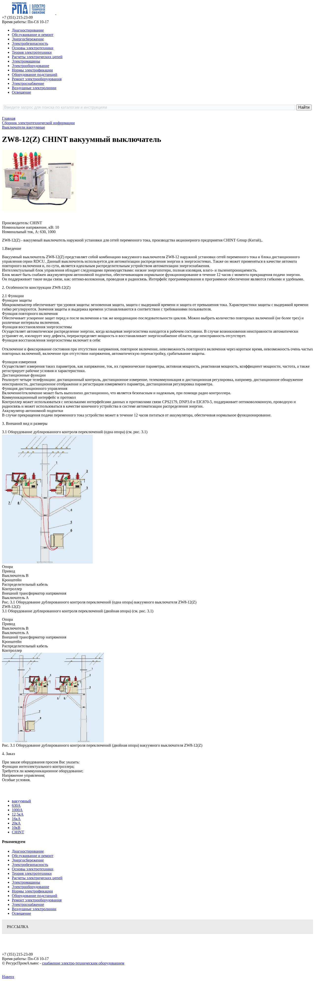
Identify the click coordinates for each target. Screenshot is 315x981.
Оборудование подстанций (34, 74)
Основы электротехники (32, 48)
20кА (16, 823)
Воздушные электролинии (34, 88)
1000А (17, 810)
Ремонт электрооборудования (37, 79)
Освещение (21, 92)
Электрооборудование (30, 66)
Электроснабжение (28, 83)
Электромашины (26, 61)
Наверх (8, 977)
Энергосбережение (28, 39)
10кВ (16, 828)
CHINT (18, 832)
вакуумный (21, 801)
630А (16, 805)
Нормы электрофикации (32, 70)
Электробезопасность (30, 43)
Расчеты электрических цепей (37, 57)
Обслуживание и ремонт (32, 35)
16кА (16, 819)
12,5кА (18, 814)
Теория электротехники (32, 52)
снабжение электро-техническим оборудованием (83, 963)
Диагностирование (28, 30)
